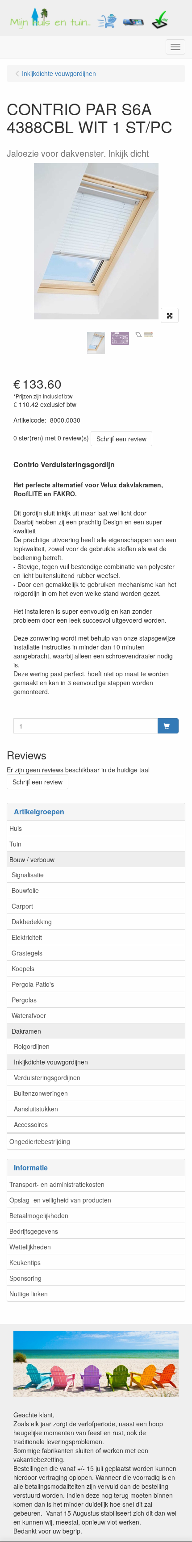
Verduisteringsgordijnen (47, 1077)
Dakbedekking (32, 921)
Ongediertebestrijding (39, 1141)
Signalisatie (28, 874)
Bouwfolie (25, 890)
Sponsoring (25, 1278)
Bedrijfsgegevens (33, 1231)
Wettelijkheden (30, 1246)
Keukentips (25, 1262)
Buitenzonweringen (41, 1093)
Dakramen (26, 1031)
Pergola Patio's (33, 984)
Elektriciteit (27, 937)
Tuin (15, 843)
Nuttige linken (28, 1293)
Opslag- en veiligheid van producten (60, 1199)
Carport (22, 905)
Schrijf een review (121, 438)
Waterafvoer (29, 1015)
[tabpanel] (96, 343)
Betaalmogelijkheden (38, 1215)
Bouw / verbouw (31, 859)
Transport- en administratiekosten (56, 1184)
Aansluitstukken (36, 1108)
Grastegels (27, 952)
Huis (15, 828)
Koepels (23, 968)
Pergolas (24, 999)
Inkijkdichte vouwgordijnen (51, 1061)
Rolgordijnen (32, 1046)
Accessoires (31, 1124)
